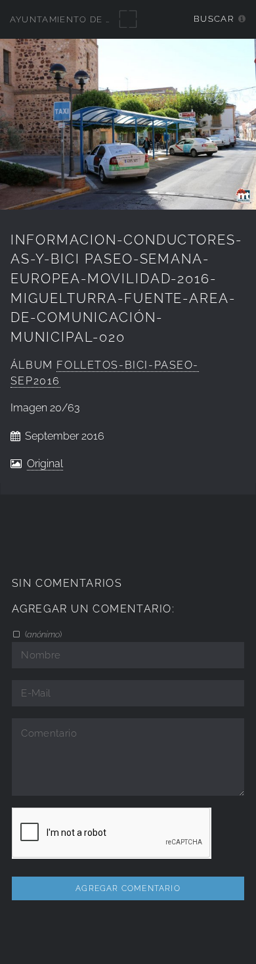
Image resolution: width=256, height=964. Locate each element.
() (42, 634)
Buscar (214, 19)
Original (45, 463)
